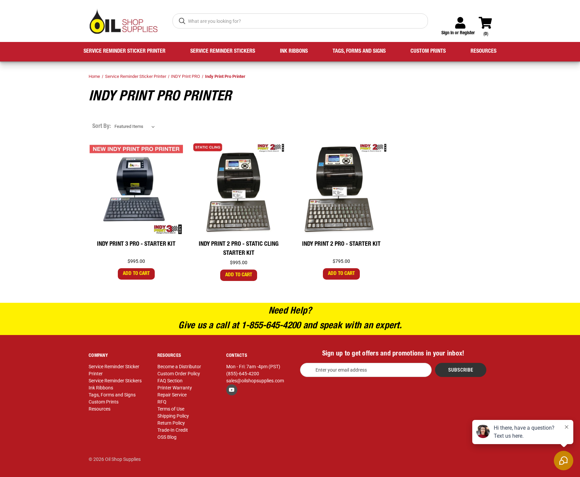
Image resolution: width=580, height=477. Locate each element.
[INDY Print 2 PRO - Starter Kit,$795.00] (341, 189)
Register (467, 33)
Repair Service (172, 394)
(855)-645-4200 (242, 373)
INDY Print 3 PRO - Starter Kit (136, 244)
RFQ (161, 401)
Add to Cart (136, 273)
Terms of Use (170, 409)
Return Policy (171, 423)
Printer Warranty (174, 387)
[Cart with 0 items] (488, 20)
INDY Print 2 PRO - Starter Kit (341, 244)
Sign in (447, 33)
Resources (483, 51)
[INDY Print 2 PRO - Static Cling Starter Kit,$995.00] (238, 189)
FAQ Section (170, 380)
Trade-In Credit (172, 430)
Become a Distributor (179, 366)
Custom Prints (428, 51)
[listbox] (135, 127)
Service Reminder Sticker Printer (124, 51)
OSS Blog (167, 437)
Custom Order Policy (178, 373)
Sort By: (101, 127)
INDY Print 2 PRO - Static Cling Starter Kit (239, 248)
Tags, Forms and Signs (359, 51)
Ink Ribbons (294, 51)
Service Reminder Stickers (222, 51)
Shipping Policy (173, 416)
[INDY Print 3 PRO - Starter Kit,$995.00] (136, 189)
